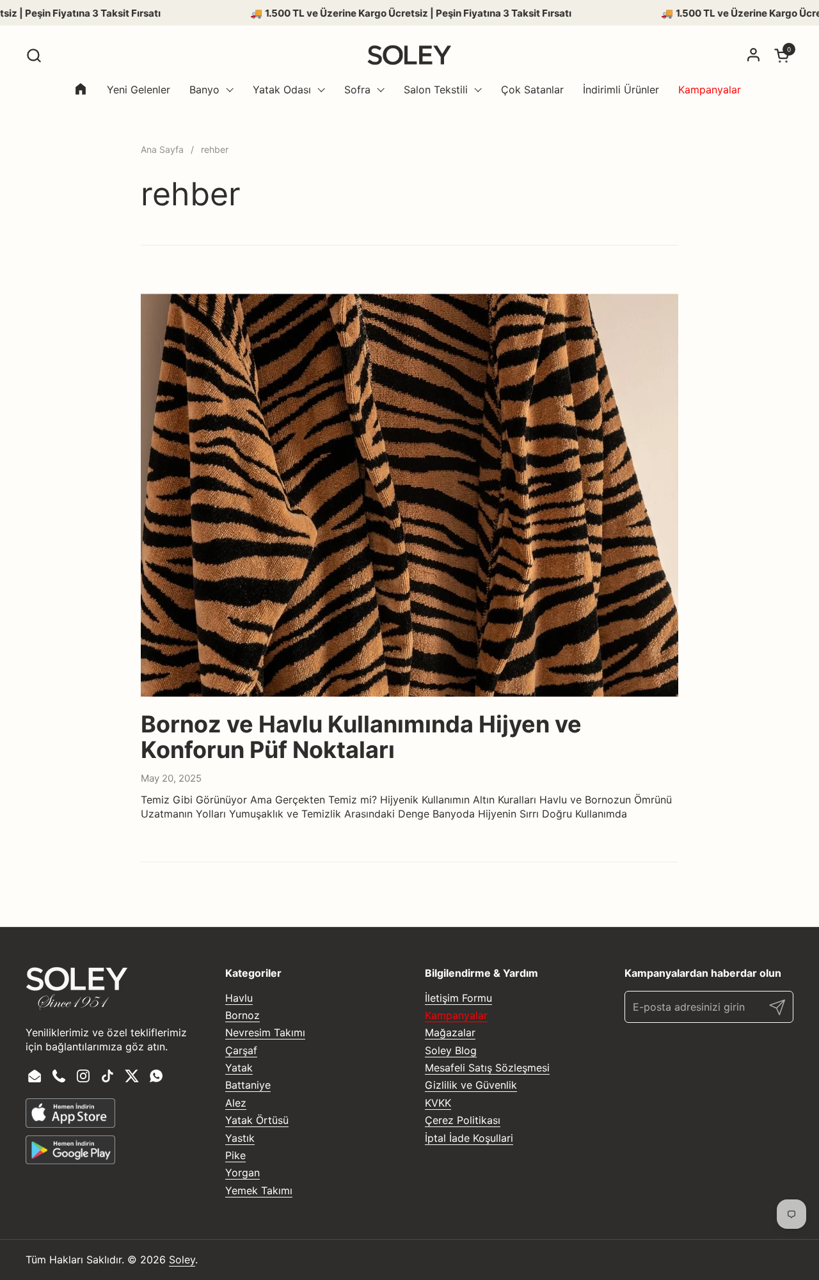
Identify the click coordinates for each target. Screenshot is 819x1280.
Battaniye (248, 1085)
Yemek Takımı (258, 1190)
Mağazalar (450, 1032)
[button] (34, 55)
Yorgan (242, 1172)
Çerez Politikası (462, 1120)
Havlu (239, 998)
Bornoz (242, 1015)
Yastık (240, 1138)
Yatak (239, 1067)
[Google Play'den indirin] (70, 1150)
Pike (235, 1155)
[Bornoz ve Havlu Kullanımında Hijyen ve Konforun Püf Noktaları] (409, 495)
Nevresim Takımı (265, 1032)
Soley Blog (451, 1050)
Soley (182, 1259)
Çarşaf (241, 1050)
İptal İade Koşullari (469, 1138)
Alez (235, 1102)
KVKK (438, 1102)
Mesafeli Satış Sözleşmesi (487, 1067)
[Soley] (409, 55)
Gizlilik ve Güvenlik (471, 1085)
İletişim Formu (458, 998)
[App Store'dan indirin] (70, 1113)
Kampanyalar (456, 1015)
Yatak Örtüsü (257, 1120)
